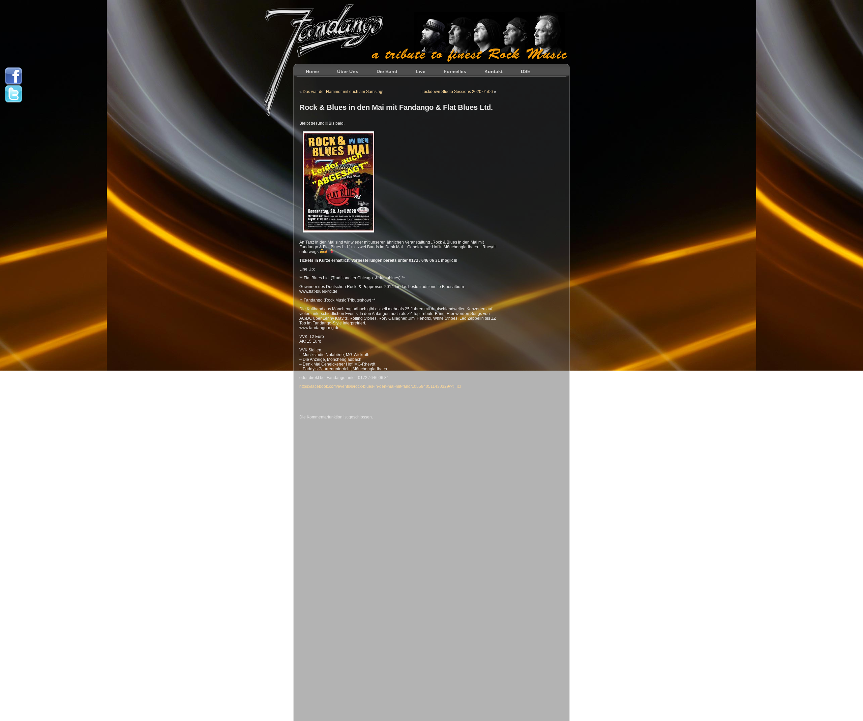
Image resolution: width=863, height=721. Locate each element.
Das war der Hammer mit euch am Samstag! (343, 91)
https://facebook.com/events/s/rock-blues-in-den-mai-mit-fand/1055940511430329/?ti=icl (380, 386)
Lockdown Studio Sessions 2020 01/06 (457, 91)
